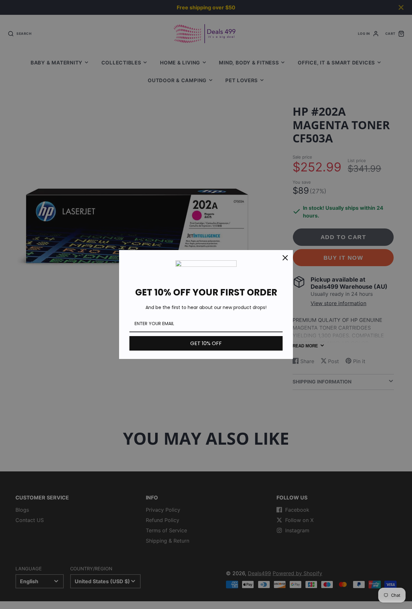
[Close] (285, 258)
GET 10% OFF (206, 343)
